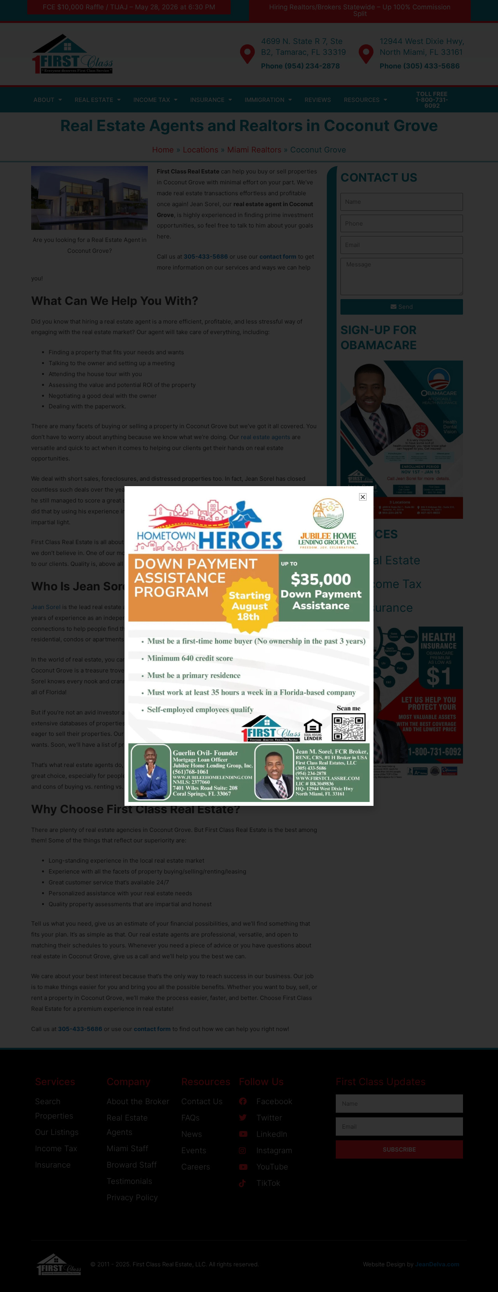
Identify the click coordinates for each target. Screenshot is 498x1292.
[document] (249, 646)
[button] (363, 497)
